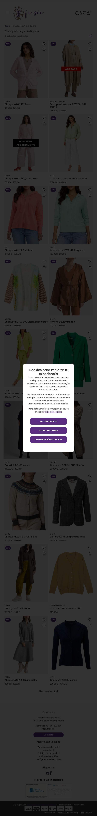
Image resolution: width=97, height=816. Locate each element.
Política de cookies (52, 411)
